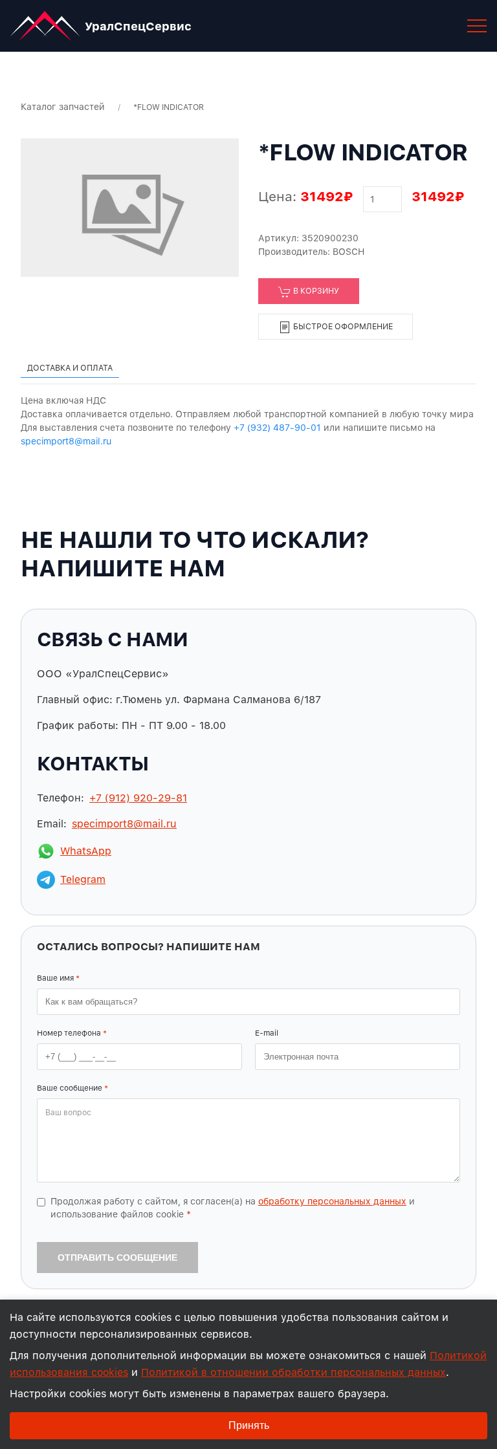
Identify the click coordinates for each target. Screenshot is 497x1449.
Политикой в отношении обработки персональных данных (293, 1372)
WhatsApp (85, 851)
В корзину (315, 291)
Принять (248, 1425)
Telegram (82, 879)
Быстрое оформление (342, 326)
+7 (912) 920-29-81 (138, 798)
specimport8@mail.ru (66, 441)
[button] (477, 25)
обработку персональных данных (332, 1201)
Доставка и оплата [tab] (70, 368)
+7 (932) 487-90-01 (277, 427)
